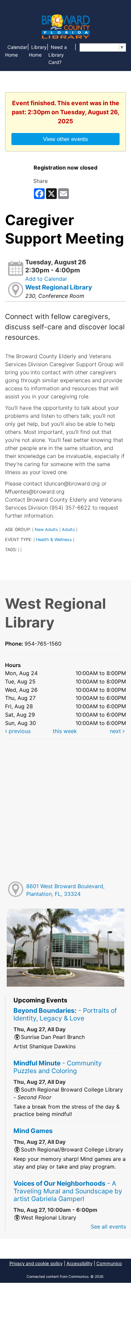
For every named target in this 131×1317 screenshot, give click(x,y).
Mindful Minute (57, 1067)
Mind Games (33, 1131)
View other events (65, 139)
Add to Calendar (46, 278)
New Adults (46, 529)
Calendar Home (16, 51)
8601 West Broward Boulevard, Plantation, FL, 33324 (65, 890)
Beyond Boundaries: (65, 1014)
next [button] (116, 731)
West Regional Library (58, 287)
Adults (68, 529)
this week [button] (65, 731)
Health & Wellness (54, 539)
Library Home (38, 51)
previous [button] (19, 731)
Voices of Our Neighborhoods (67, 1191)
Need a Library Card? (57, 54)
